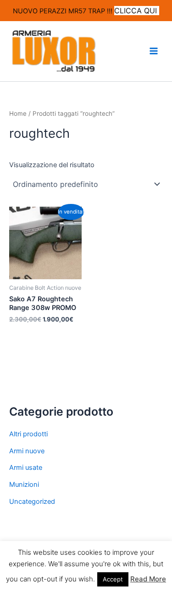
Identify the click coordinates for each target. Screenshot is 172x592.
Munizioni (24, 484)
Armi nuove (26, 451)
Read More (148, 579)
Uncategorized (32, 501)
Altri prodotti (28, 434)
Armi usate (25, 467)
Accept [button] (113, 579)
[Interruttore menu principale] (153, 51)
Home (18, 113)
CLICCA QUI (136, 10)
